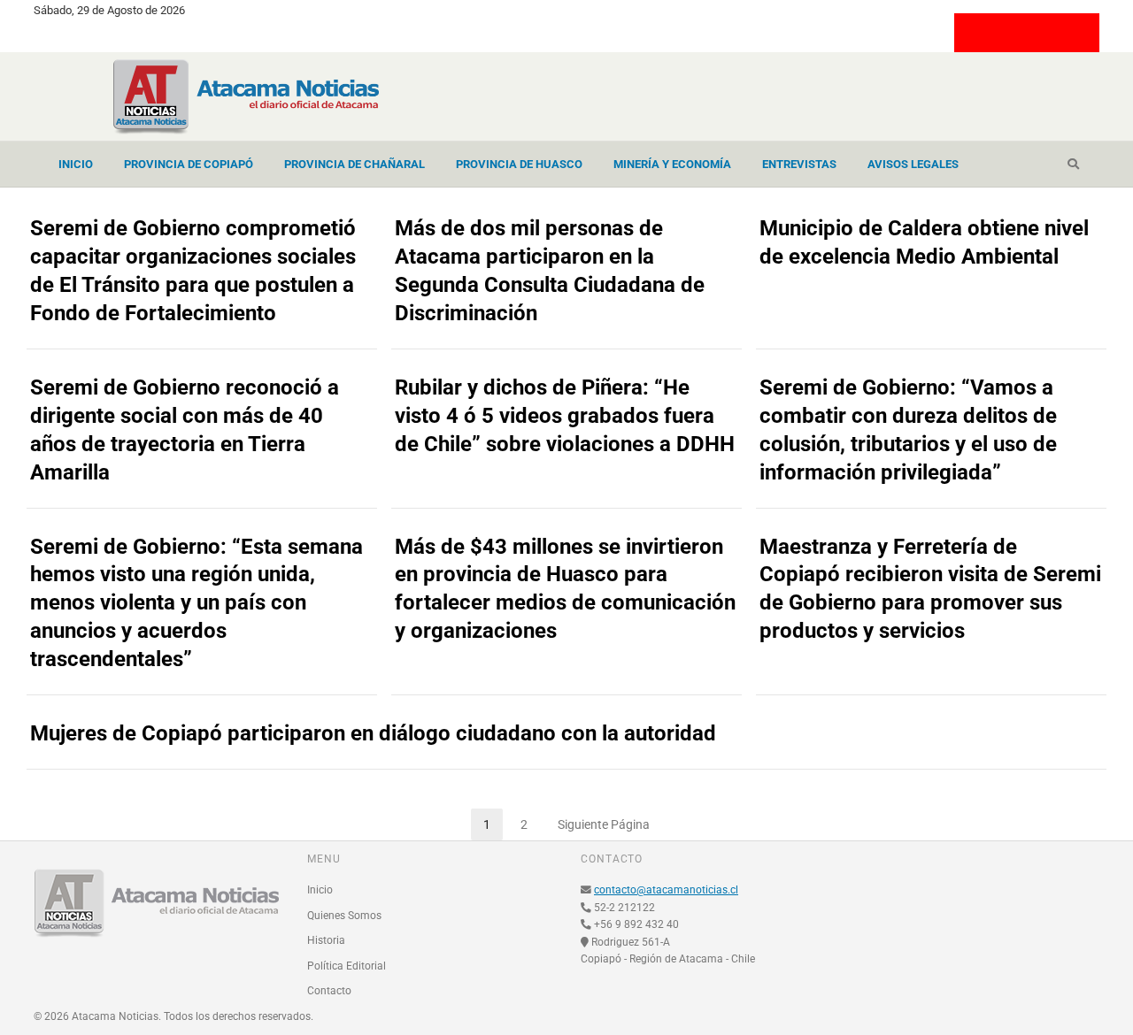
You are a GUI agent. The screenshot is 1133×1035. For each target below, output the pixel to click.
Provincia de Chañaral (354, 164)
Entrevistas (799, 164)
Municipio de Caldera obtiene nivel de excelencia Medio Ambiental (924, 242)
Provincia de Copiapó (188, 164)
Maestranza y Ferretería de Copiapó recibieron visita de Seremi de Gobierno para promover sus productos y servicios (930, 589)
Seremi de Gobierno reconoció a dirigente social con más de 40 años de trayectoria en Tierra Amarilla (184, 430)
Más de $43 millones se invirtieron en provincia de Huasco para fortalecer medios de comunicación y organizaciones (565, 589)
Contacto (329, 991)
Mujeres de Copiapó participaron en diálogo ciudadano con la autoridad (373, 733)
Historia (326, 940)
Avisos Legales (913, 164)
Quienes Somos (344, 915)
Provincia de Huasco (519, 164)
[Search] (1073, 164)
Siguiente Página (604, 824)
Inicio (75, 164)
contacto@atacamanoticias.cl (666, 890)
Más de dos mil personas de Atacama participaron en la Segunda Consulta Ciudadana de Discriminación (550, 271)
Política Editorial (346, 966)
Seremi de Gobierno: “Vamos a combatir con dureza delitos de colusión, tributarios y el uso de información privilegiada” (908, 430)
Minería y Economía (672, 164)
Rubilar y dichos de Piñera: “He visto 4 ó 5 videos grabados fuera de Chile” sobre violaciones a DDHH (565, 415)
